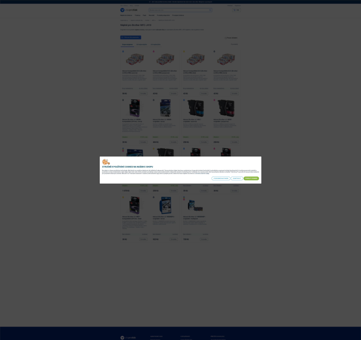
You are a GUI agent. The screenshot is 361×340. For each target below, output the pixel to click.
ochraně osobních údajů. (202, 173)
